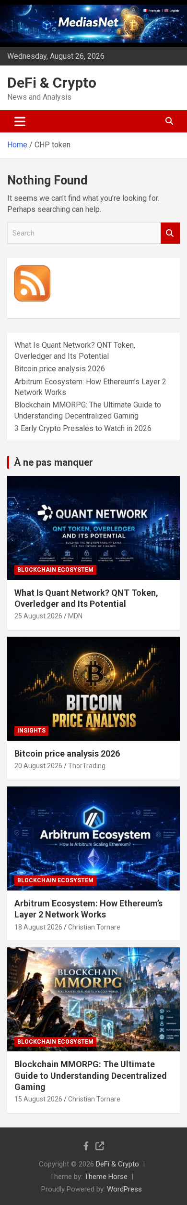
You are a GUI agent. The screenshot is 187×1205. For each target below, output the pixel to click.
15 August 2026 (38, 1099)
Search (170, 233)
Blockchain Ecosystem (55, 569)
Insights (31, 730)
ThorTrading (86, 766)
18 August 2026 (38, 927)
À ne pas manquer (53, 462)
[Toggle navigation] (20, 121)
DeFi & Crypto (51, 82)
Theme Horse (106, 1176)
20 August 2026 (38, 766)
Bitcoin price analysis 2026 (59, 368)
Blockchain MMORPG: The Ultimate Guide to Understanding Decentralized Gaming (90, 1075)
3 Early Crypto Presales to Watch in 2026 (83, 428)
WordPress (124, 1189)
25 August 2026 (38, 616)
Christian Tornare (94, 927)
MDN (75, 616)
